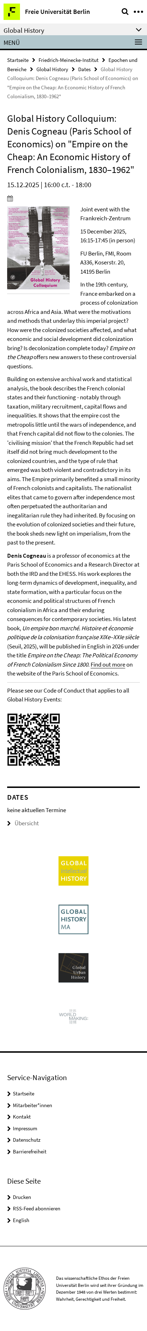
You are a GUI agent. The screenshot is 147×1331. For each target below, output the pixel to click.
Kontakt (22, 1116)
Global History (52, 69)
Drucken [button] (22, 1197)
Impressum (25, 1128)
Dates (84, 69)
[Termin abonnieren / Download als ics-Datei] (73, 198)
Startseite (18, 60)
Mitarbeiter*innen (32, 1105)
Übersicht (27, 823)
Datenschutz (26, 1139)
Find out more (108, 664)
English (21, 1220)
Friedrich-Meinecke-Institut (68, 60)
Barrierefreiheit (29, 1151)
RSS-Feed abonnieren (36, 1208)
